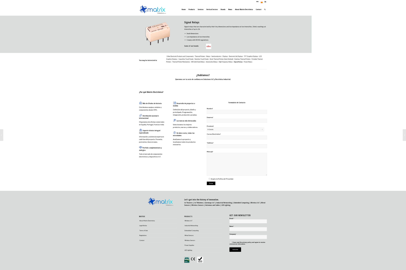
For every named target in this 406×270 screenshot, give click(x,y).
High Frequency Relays (226, 62)
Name (231, 226)
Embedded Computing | (242, 203)
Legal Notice (143, 225)
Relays (208, 56)
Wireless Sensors (198, 205)
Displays (225, 56)
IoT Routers (188, 203)
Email (231, 218)
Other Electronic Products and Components (180, 56)
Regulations (143, 235)
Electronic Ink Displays (236, 56)
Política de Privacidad (225, 179)
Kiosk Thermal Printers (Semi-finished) (221, 59)
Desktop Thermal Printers (242, 59)
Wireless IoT (255, 203)
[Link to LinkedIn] (265, 1)
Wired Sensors (189, 235)
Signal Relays (238, 62)
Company (232, 234)
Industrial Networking (224, 203)
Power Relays (248, 62)
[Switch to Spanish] (262, 2)
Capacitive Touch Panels (185, 59)
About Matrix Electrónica (147, 221)
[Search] (265, 9)
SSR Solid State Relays (198, 62)
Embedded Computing (192, 230)
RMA (257, 1)
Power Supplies (189, 245)
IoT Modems (198, 203)
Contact (141, 240)
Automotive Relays (212, 62)
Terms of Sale (143, 230)
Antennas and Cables (212, 205)
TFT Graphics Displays (251, 56)
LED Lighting (226, 205)
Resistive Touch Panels (202, 59)
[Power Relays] (1, 135)
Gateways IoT (210, 203)
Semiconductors (216, 56)
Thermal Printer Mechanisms (181, 62)
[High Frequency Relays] (404, 135)
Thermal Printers (200, 56)
